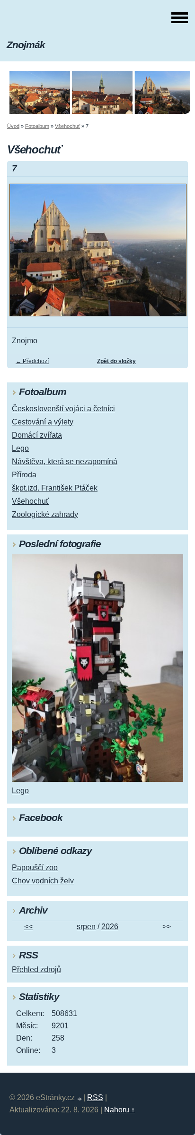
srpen (86, 927)
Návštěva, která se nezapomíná (64, 461)
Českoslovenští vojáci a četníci (63, 409)
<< (28, 927)
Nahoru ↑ (119, 1110)
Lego (20, 448)
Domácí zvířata (37, 435)
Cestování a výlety (42, 422)
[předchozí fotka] (22, 254)
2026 (109, 927)
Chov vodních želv (43, 881)
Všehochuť (67, 126)
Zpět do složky (116, 361)
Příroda (24, 475)
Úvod (13, 126)
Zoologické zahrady (45, 514)
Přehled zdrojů (36, 970)
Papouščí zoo (35, 868)
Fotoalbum (37, 126)
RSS (95, 1097)
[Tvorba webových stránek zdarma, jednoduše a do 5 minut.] (80, 1099)
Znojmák (26, 44)
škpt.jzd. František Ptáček (55, 488)
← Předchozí (32, 361)
